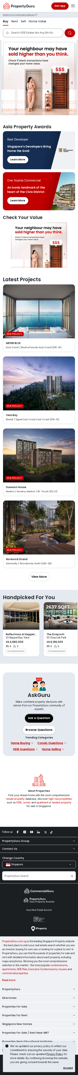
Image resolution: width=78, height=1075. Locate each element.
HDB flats (22, 969)
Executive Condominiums (43, 969)
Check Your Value (39, 245)
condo (27, 802)
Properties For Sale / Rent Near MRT (25, 1033)
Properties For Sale (14, 1006)
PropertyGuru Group (15, 841)
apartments (9, 969)
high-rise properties (60, 798)
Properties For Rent (14, 1015)
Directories (9, 998)
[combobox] (36, 33)
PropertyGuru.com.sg (14, 941)
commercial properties (15, 973)
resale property (15, 798)
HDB (19, 802)
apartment (42, 802)
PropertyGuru (11, 989)
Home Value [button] (37, 21)
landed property (61, 802)
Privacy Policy (54, 1054)
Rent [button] (14, 21)
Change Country (13, 858)
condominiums (58, 965)
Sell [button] (23, 21)
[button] (39, 576)
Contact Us (9, 849)
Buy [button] (5, 21)
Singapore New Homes (17, 1024)
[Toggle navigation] (73, 6)
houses (63, 969)
